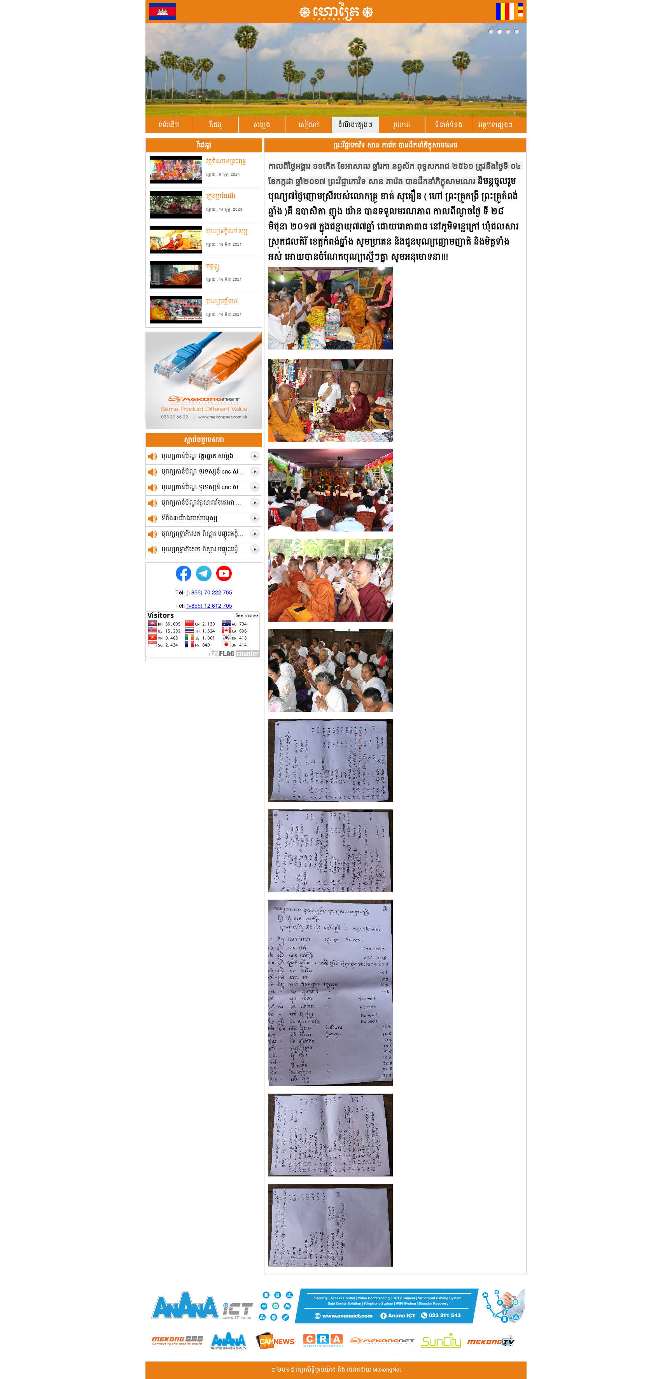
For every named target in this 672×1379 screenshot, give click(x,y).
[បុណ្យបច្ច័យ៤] (176, 322)
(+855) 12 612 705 (209, 606)
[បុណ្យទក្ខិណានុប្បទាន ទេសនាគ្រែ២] (176, 252)
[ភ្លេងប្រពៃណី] (176, 217)
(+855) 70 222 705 (209, 593)
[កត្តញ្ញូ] (176, 287)
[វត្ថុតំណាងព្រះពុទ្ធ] (176, 182)
